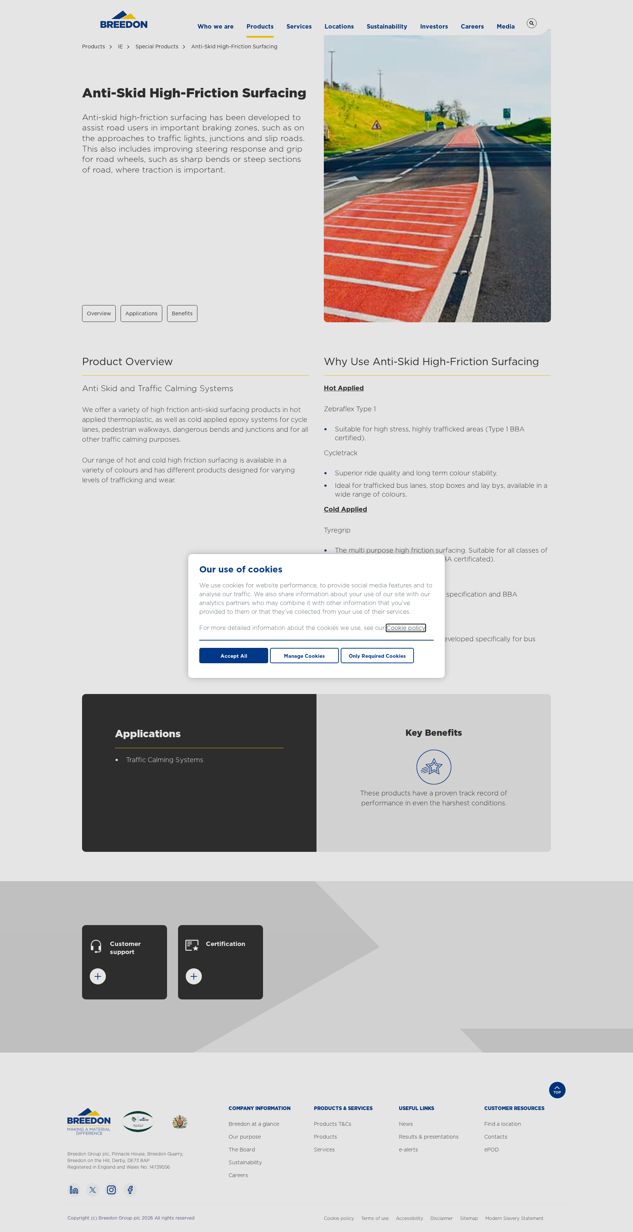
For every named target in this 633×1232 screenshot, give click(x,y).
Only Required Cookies (377, 656)
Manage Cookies (304, 656)
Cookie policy (405, 627)
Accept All (234, 656)
